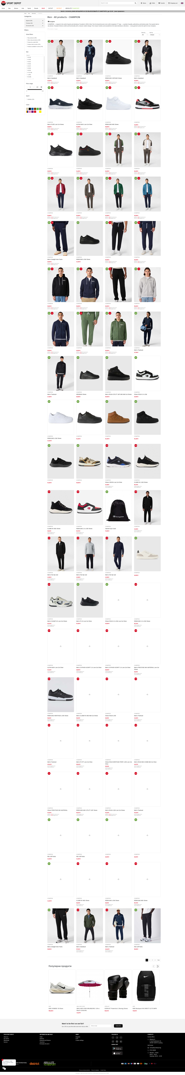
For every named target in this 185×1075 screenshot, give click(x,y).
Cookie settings (80, 1040)
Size (27, 52)
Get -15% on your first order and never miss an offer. (75, 1025)
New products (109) (32, 37)
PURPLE (32, 112)
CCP (77, 1038)
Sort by (151, 32)
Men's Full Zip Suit (52, 575)
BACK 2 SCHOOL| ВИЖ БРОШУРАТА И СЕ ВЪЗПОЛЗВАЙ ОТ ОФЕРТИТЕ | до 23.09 (87, 11)
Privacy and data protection (84, 1070)
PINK (30, 112)
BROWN (35, 109)
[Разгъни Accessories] (42, 25)
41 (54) (29, 59)
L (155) (29, 74)
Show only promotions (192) (34, 40)
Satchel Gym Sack (110, 528)
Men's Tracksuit (138, 350)
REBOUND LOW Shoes (83, 259)
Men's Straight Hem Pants (54, 259)
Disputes (78, 1037)
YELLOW (40, 112)
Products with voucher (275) (34, 44)
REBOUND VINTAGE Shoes (113, 78)
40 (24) (29, 57)
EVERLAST (107, 1006)
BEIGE (27, 109)
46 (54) (29, 70)
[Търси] (135, 3)
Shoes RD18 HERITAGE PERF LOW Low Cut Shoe (118, 763)
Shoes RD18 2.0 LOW (140, 394)
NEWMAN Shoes (81, 394)
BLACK (30, 109)
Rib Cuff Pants (51, 856)
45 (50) (29, 68)
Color (27, 104)
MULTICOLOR (27, 112)
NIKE (50, 1006)
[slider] (27, 89)
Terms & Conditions (95, 1070)
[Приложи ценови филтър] (41, 87)
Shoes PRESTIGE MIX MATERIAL (57, 810)
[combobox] (118, 3)
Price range (29, 83)
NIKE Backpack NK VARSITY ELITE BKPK (145, 1008)
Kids (23, 8)
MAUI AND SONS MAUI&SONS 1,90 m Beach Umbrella (88, 1009)
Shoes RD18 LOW (110, 715)
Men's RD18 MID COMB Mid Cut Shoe (145, 762)
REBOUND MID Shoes (112, 124)
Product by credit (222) (33, 42)
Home (3, 8)
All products (34, 13)
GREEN (37, 109)
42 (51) (29, 61)
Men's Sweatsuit (52, 78)
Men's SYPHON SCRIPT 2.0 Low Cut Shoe (88, 667)
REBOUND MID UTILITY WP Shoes (86, 810)
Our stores (6, 1038)
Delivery (42, 1038)
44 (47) (29, 66)
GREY (40, 109)
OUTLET (50, 8)
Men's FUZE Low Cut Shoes (55, 124)
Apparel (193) (29, 20)
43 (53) (29, 63)
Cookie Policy (103, 1070)
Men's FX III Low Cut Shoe (84, 621)
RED (35, 112)
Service (6, 1042)
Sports (29, 8)
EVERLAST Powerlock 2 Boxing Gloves (116, 1008)
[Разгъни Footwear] (42, 23)
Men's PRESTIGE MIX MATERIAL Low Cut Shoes (146, 668)
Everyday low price (44, 1043)
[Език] (182, 3)
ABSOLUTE (72, 8)
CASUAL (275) (31, 99)
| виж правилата (119, 11)
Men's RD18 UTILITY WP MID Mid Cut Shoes (118, 394)
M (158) (29, 76)
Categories (27, 16)
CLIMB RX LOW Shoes (141, 482)
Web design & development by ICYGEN (101, 1073)
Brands (36, 8)
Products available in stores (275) (35, 46)
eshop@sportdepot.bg (155, 1047)
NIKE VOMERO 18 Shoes (56, 1008)
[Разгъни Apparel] (42, 20)
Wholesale (6, 1040)
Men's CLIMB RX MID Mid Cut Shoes (87, 715)
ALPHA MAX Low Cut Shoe (84, 124)
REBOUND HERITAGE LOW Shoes (57, 715)
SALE (43, 8)
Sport (27, 96)
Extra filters (29, 34)
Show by (145, 32)
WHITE (37, 112)
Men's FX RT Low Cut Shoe (84, 762)
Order (41, 1037)
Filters (26, 30)
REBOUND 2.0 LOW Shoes (84, 528)
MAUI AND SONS (81, 1006)
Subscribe (118, 1025)
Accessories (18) (30, 25)
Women (16, 8)
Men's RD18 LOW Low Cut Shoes (115, 810)
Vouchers (42, 1042)
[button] (153, 966)
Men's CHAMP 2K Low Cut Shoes (57, 621)
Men (9, 8)
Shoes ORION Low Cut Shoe (113, 482)
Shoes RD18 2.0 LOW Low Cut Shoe (116, 621)
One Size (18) (31, 79)
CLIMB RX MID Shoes (53, 528)
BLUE (32, 109)
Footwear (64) (29, 23)
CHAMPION (50, 76)
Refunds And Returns (45, 1040)
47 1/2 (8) (30, 72)
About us (6, 1037)
